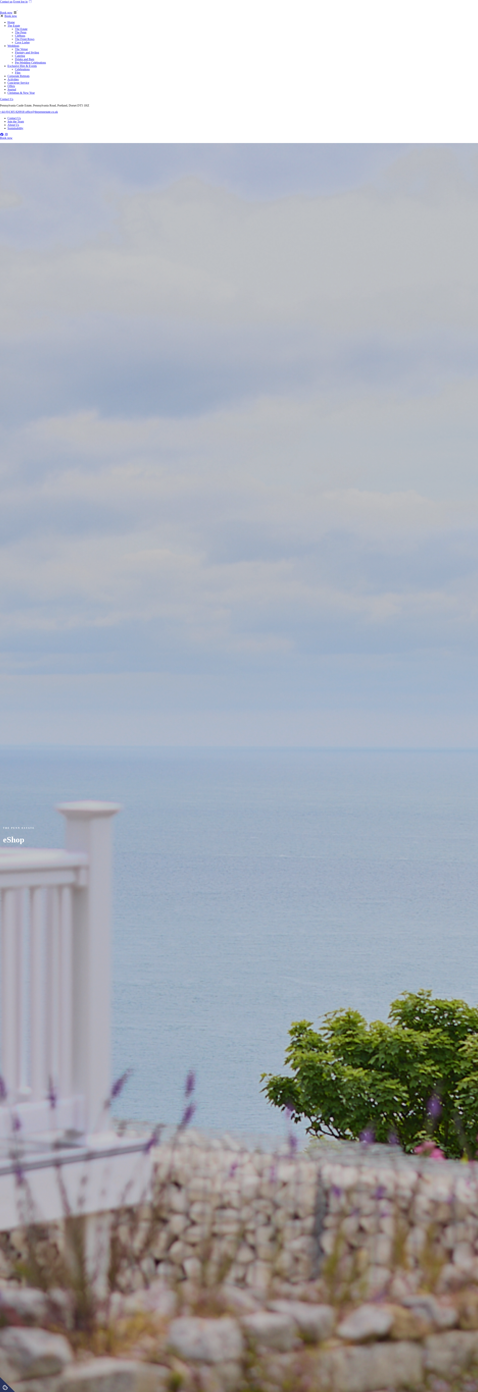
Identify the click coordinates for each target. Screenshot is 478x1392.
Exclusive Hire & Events (22, 66)
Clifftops (20, 35)
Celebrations (22, 69)
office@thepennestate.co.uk (41, 111)
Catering (20, 55)
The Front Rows (24, 39)
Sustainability (15, 128)
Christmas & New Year (21, 92)
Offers (11, 86)
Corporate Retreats (18, 76)
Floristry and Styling (27, 52)
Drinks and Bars (24, 59)
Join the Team (15, 121)
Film (17, 72)
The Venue (21, 49)
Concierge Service (18, 82)
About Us (13, 124)
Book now (6, 12)
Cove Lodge (22, 42)
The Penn (20, 32)
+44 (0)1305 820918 (12, 111)
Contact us (6, 1)
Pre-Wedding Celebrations (30, 62)
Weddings (13, 45)
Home (11, 22)
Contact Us (6, 99)
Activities (13, 79)
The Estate (13, 25)
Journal (11, 89)
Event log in (20, 1)
